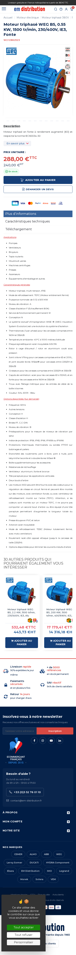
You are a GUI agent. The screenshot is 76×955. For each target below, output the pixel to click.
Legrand (64, 871)
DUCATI (34, 862)
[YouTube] (51, 740)
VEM (53, 879)
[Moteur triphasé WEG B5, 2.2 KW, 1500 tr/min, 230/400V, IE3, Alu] (21, 593)
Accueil (8, 17)
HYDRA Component (57, 862)
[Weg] (11, 51)
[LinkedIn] (59, 740)
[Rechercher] (55, 9)
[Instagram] (42, 740)
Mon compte (12, 821)
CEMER (18, 854)
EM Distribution (30, 871)
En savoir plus (16, 143)
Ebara (10, 871)
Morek (24, 879)
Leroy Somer (14, 862)
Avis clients (58, 894)
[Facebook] (34, 740)
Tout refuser (23, 935)
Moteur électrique (28, 17)
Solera (39, 879)
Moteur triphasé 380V (55, 17)
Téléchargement (18, 229)
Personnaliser (23, 942)
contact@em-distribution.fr (26, 800)
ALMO (33, 854)
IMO (49, 871)
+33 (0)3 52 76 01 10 (27, 792)
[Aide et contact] (61, 9)
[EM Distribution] (29, 9)
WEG (59, 854)
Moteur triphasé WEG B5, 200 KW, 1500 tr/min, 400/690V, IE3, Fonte (59, 612)
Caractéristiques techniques (27, 221)
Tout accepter (23, 927)
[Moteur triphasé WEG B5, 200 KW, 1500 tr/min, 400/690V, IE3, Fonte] (60, 593)
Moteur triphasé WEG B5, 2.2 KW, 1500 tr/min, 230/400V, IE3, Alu (21, 612)
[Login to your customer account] (66, 9)
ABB (46, 854)
